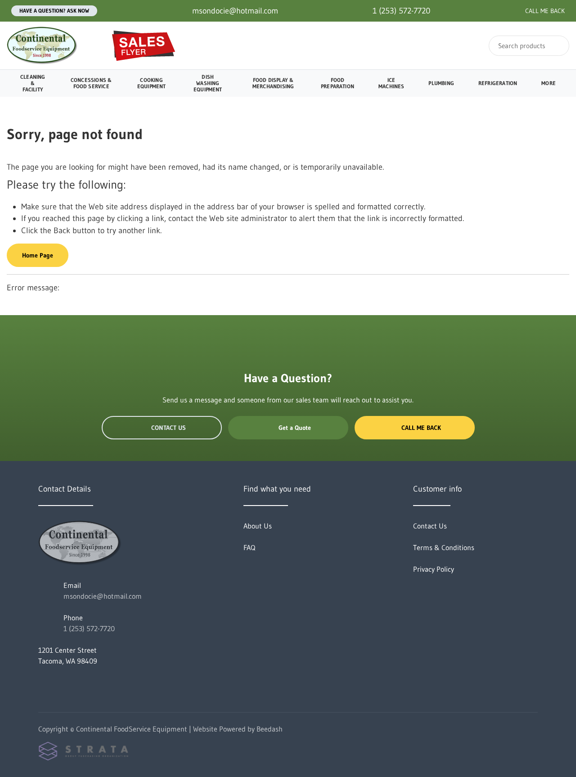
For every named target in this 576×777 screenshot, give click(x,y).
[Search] (556, 46)
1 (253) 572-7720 (89, 628)
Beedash (269, 728)
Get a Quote (295, 428)
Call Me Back (421, 428)
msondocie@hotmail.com (102, 596)
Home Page (37, 255)
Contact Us (168, 428)
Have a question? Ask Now (54, 10)
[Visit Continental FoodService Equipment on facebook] (42, 682)
